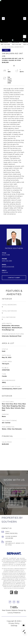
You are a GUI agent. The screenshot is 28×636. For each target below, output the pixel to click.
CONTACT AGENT (14, 277)
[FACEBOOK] (10, 601)
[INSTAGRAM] (14, 601)
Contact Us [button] (14, 505)
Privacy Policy (14, 623)
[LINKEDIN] (18, 601)
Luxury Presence (14, 612)
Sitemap (14, 625)
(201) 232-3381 (7, 261)
